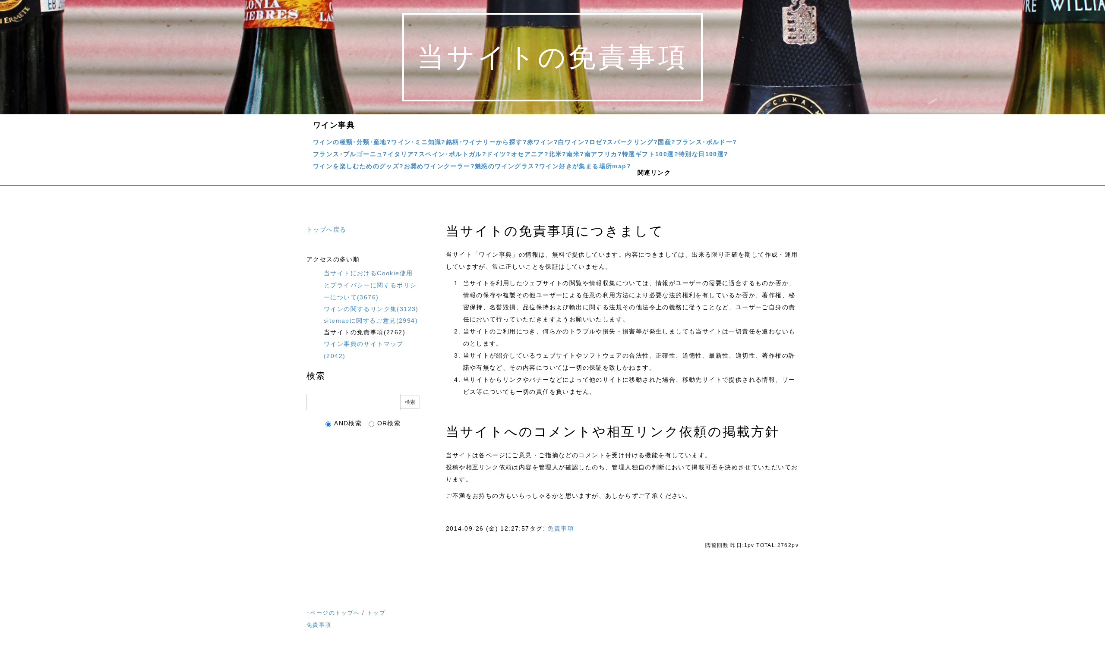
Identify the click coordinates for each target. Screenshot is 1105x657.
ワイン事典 (334, 125)
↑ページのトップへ (333, 613)
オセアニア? (530, 154)
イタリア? (403, 154)
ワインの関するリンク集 (371, 308)
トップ (376, 613)
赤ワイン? (542, 141)
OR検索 (389, 423)
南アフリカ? (603, 154)
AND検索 (348, 423)
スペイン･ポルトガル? (452, 154)
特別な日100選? (704, 154)
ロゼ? (598, 141)
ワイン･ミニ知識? (418, 141)
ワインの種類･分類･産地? (352, 141)
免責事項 (560, 528)
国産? (667, 141)
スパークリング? (632, 141)
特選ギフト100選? (650, 154)
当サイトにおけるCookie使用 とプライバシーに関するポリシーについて (370, 285)
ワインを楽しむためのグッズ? (358, 166)
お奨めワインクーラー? (439, 166)
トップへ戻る (326, 229)
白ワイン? (573, 141)
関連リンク (654, 172)
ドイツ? (498, 154)
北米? (557, 154)
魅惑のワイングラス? (507, 166)
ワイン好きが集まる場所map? (585, 166)
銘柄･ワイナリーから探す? (486, 141)
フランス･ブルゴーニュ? (350, 154)
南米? (575, 154)
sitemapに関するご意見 (371, 320)
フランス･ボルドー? (706, 141)
